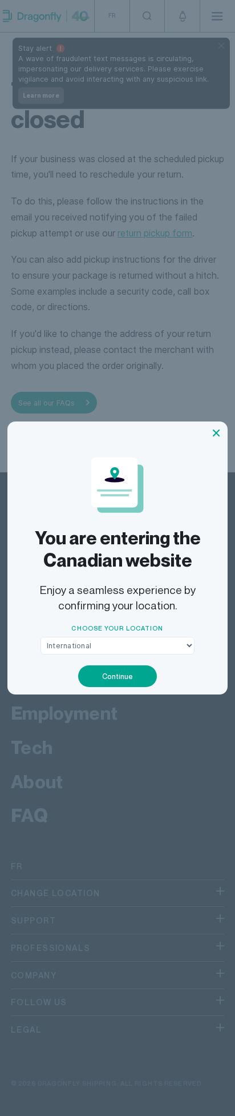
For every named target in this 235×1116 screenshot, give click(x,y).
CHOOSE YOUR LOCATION (117, 628)
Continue (117, 676)
